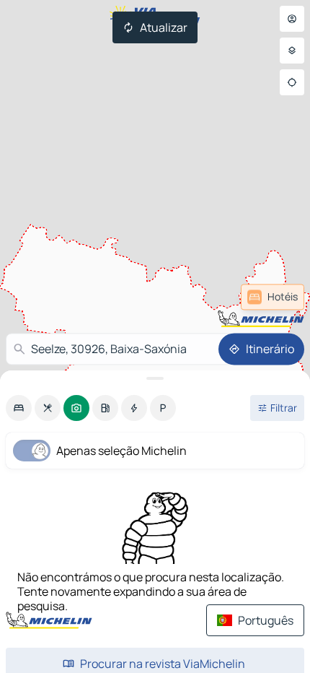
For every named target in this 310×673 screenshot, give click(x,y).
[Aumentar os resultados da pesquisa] (155, 378)
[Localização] (292, 82)
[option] (19, 408)
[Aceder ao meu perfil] (292, 19)
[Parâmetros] (292, 51)
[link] (272, 297)
